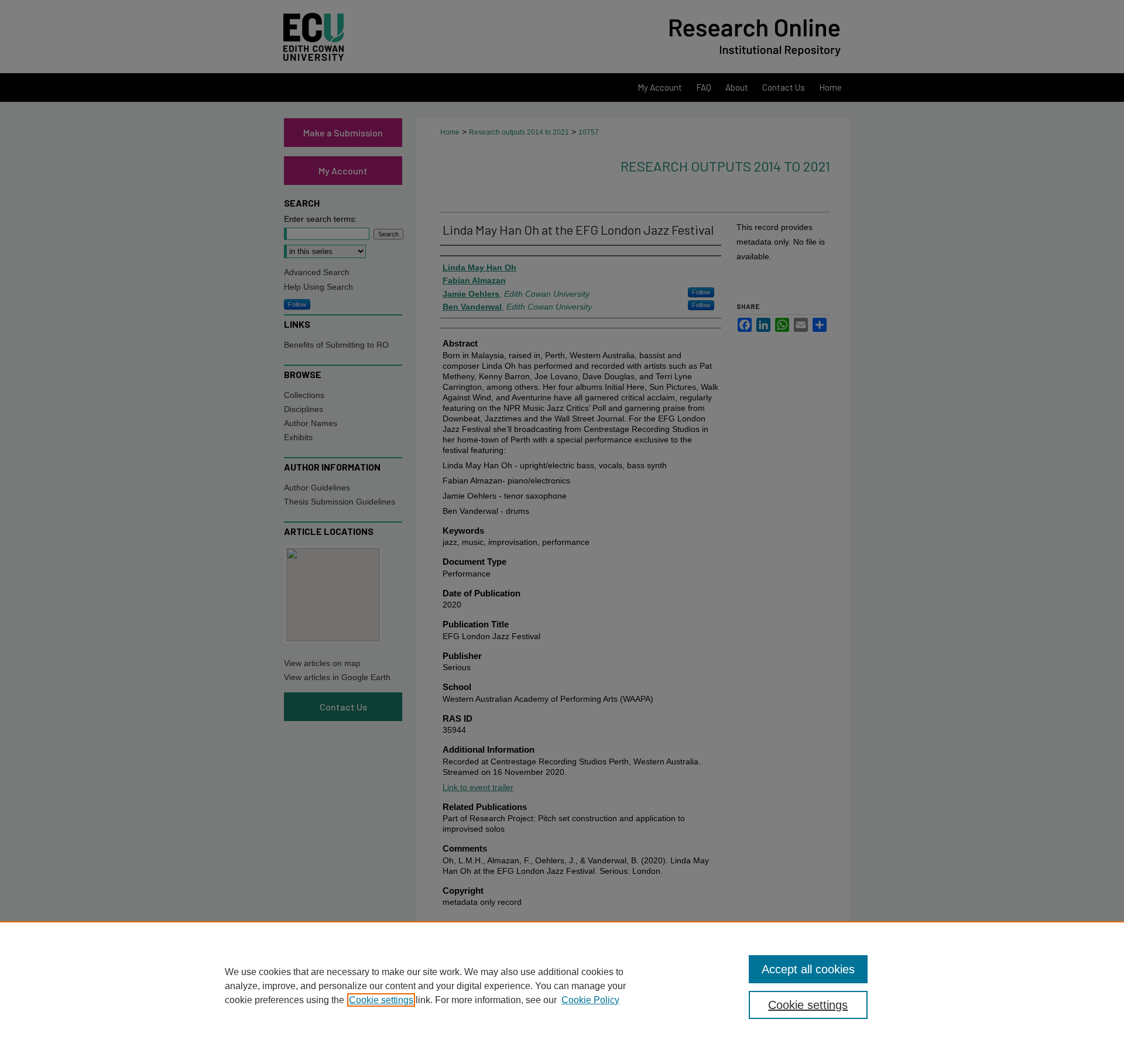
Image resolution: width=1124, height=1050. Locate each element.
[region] (562, 985)
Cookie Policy (590, 1000)
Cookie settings (381, 1000)
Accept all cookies (808, 969)
